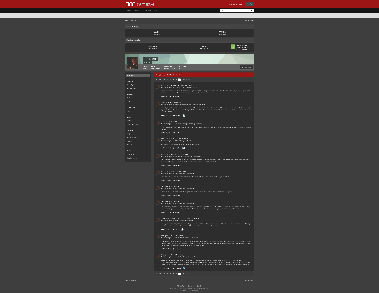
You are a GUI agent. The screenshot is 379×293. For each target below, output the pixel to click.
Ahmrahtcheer (179, 124)
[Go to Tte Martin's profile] (158, 86)
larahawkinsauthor (242, 47)
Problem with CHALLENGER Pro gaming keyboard (180, 218)
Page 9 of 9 (186, 79)
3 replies (177, 133)
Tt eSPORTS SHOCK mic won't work (174, 154)
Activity (137, 10)
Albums (129, 141)
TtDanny (177, 87)
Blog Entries (130, 154)
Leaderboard (147, 10)
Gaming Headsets (192, 87)
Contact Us (191, 286)
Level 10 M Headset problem (171, 102)
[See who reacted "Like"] (184, 115)
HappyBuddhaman (181, 104)
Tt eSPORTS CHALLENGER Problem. (174, 139)
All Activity (130, 75)
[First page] (156, 80)
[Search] (252, 10)
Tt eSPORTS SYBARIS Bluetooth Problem (176, 85)
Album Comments (132, 145)
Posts (128, 101)
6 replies (177, 96)
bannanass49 (179, 156)
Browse (129, 10)
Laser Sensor (194, 238)
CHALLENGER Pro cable (170, 186)
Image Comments (132, 137)
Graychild (178, 188)
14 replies (177, 249)
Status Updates (243, 10)
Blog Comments (132, 158)
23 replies (178, 165)
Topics (129, 98)
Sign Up (249, 4)
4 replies (177, 115)
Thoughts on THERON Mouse (172, 236)
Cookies (199, 286)
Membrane (190, 141)
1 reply (176, 229)
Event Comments (132, 124)
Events (129, 120)
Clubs (156, 10)
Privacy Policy (181, 286)
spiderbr (177, 220)
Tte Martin (164, 87)
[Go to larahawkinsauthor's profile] (233, 46)
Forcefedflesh (179, 238)
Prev (160, 79)
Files (128, 111)
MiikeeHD (178, 141)
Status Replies (131, 88)
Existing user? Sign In (236, 4)
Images (129, 134)
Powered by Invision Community (189, 290)
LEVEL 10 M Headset (169, 122)
